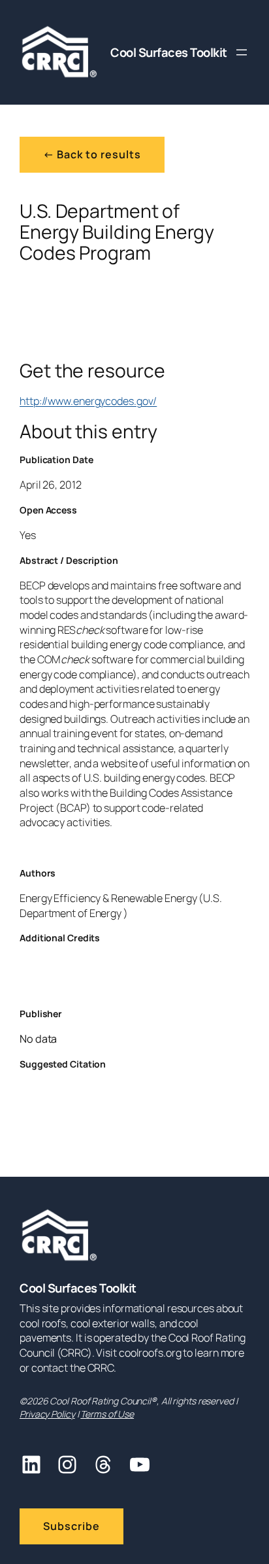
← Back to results (92, 154)
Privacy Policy (47, 1414)
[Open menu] (241, 52)
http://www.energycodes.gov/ (88, 401)
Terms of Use (107, 1414)
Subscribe (71, 1526)
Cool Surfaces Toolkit (168, 52)
